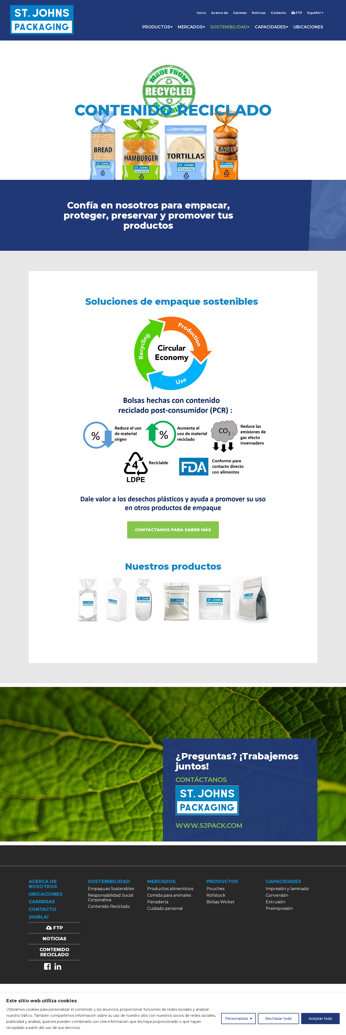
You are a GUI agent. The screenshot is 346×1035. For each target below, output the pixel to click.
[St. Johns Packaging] (41, 20)
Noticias (259, 13)
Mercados (190, 27)
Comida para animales (169, 895)
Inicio (201, 13)
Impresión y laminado (287, 888)
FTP (298, 13)
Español (314, 13)
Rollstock (215, 895)
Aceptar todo (320, 1018)
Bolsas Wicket (220, 901)
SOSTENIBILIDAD (228, 27)
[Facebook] (47, 966)
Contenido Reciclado (109, 906)
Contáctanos (201, 780)
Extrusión (275, 901)
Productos (156, 27)
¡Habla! (39, 917)
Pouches (215, 888)
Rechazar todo (278, 1018)
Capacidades (270, 27)
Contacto (278, 13)
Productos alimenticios (170, 888)
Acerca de (219, 13)
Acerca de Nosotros (43, 884)
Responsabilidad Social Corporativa (110, 897)
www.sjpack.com (209, 825)
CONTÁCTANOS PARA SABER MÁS (173, 529)
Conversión (277, 895)
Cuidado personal (165, 908)
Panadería (157, 901)
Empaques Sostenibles (111, 888)
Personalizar (236, 1018)
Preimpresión (279, 908)
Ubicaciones (308, 27)
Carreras (240, 13)
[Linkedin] (57, 966)
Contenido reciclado (54, 952)
